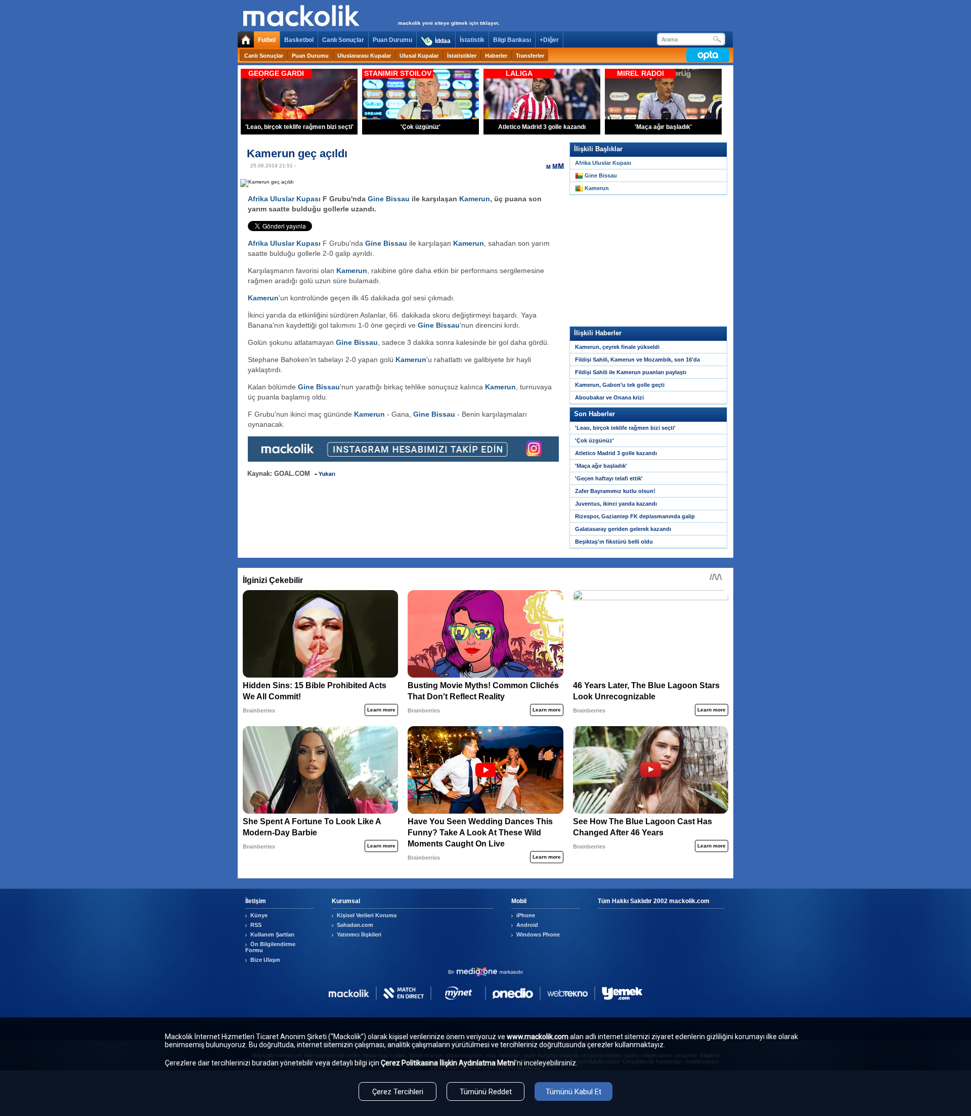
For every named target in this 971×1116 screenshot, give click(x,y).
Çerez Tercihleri (397, 1091)
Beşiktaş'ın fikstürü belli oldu (614, 542)
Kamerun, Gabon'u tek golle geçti (620, 385)
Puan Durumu (392, 39)
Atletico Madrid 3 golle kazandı (616, 453)
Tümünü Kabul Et (573, 1091)
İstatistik (472, 39)
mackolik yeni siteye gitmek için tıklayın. (449, 23)
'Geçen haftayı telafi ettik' (609, 478)
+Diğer (549, 39)
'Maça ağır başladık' (601, 466)
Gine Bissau (389, 199)
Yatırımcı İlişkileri (359, 934)
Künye (259, 915)
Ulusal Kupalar (419, 56)
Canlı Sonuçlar (343, 39)
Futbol (267, 39)
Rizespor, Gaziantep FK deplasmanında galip (635, 516)
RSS (255, 925)
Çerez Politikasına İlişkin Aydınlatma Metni (448, 1063)
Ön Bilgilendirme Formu (270, 947)
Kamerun (474, 199)
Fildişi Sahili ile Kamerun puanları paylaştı (630, 372)
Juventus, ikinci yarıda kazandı (616, 504)
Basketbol (299, 39)
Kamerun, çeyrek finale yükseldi (617, 347)
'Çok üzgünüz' (594, 440)
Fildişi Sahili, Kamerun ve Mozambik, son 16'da (637, 359)
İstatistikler (461, 56)
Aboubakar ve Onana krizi (609, 397)
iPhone (525, 915)
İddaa (443, 40)
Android (527, 925)
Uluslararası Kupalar (364, 56)
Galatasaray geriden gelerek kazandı (623, 529)
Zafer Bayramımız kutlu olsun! (615, 491)
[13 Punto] (549, 166)
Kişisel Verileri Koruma (366, 915)
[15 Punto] (555, 166)
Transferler (530, 56)
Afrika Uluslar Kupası (284, 199)
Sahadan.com (355, 925)
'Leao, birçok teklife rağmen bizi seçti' (625, 428)
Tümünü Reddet (486, 1091)
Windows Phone (538, 934)
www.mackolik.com (537, 1037)
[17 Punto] (561, 166)
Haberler (496, 56)
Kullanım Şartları (272, 934)
